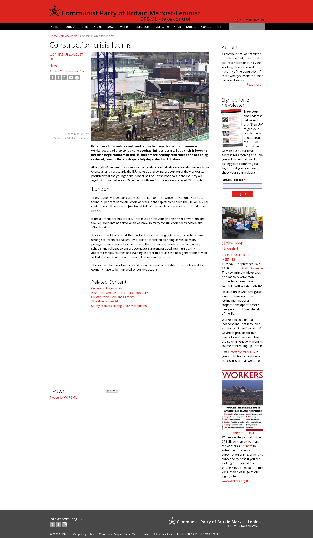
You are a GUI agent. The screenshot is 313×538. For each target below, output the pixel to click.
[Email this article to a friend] (71, 77)
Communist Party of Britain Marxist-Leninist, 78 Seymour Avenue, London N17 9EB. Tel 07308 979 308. (160, 534)
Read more (254, 84)
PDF (251, 433)
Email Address (234, 180)
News (110, 27)
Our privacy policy (83, 534)
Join (219, 27)
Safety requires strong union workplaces (119, 306)
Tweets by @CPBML (63, 397)
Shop (177, 27)
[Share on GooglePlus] (64, 77)
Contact (206, 27)
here (249, 446)
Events (124, 27)
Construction (69, 71)
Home (54, 27)
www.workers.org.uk (235, 481)
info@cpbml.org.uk (242, 352)
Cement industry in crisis (108, 288)
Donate (191, 27)
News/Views (69, 36)
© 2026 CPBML (59, 534)
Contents (237, 433)
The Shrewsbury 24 (104, 301)
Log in (237, 20)
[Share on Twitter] (58, 77)
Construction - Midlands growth (113, 297)
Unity (85, 27)
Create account (254, 20)
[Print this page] (77, 77)
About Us (70, 27)
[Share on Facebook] (52, 77)
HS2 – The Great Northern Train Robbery (119, 293)
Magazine (162, 27)
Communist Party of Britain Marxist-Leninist (131, 13)
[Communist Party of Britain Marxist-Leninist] (55, 15)
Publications (142, 27)
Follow (113, 390)
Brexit (98, 27)
